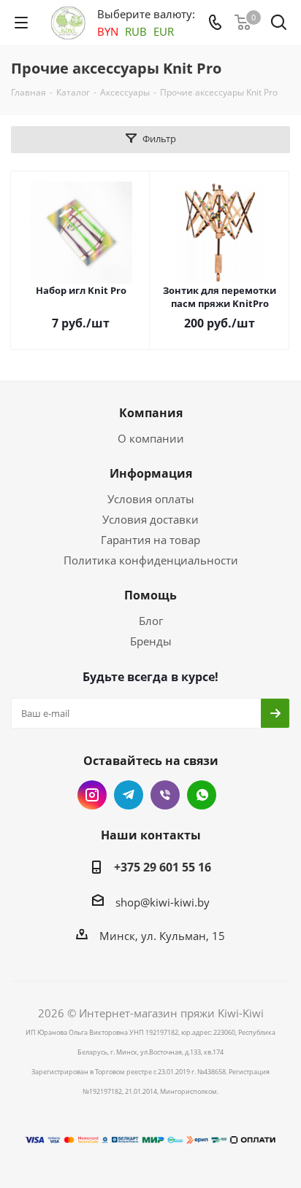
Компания (151, 413)
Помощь (150, 595)
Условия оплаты (150, 499)
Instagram (92, 795)
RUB (136, 31)
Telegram (128, 795)
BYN (107, 31)
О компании (151, 438)
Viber (165, 795)
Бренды (151, 641)
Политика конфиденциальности (151, 560)
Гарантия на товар (150, 539)
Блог (151, 620)
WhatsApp (201, 795)
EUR (163, 31)
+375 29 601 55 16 (162, 867)
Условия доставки (150, 519)
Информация (151, 473)
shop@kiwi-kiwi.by (162, 902)
